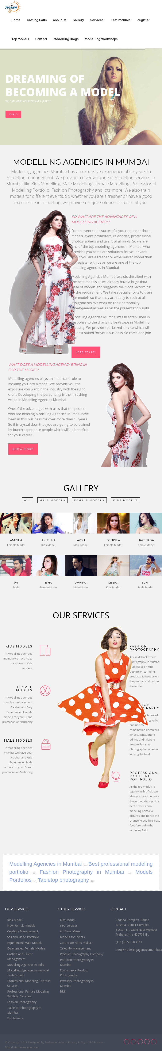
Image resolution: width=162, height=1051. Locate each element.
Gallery (78, 20)
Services (97, 20)
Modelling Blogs (66, 39)
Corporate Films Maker (75, 943)
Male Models (52, 500)
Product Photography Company (81, 954)
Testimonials (120, 20)
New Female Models (21, 926)
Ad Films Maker (70, 931)
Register (143, 20)
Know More (23, 449)
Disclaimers (15, 1018)
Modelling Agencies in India (25, 965)
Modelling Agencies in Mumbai (45, 864)
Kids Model (14, 920)
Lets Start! (86, 352)
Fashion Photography (21, 1002)
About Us (59, 20)
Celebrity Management (22, 931)
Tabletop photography (63, 880)
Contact (41, 39)
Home (15, 20)
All (27, 500)
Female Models (89, 500)
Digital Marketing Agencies (22, 1047)
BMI (63, 991)
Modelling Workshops (101, 39)
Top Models (20, 39)
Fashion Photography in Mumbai (82, 872)
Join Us (13, 114)
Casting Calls (37, 20)
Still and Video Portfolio (23, 937)
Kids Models (125, 500)
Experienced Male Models (24, 943)
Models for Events (72, 937)
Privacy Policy (76, 1042)
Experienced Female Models (26, 948)
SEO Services (69, 926)
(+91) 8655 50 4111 (129, 942)
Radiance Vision (55, 1042)
